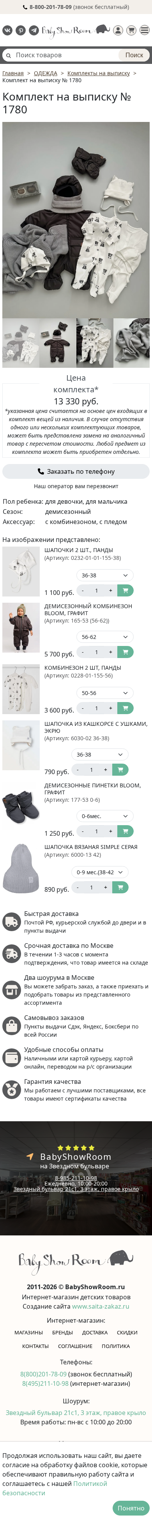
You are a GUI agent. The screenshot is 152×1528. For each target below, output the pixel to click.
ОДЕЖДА (45, 73)
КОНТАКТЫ (35, 1346)
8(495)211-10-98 (46, 1383)
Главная (13, 73)
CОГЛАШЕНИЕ (75, 1346)
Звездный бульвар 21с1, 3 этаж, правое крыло (76, 1189)
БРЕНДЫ (62, 1332)
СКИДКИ (127, 1332)
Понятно (131, 1508)
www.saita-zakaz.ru (100, 1306)
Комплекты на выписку (98, 73)
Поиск (134, 55)
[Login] (118, 30)
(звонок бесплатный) (79, 7)
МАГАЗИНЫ (28, 1332)
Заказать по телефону (80, 471)
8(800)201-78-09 (44, 1374)
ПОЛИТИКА (116, 1346)
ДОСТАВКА (95, 1332)
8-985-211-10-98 (76, 1178)
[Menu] (145, 30)
